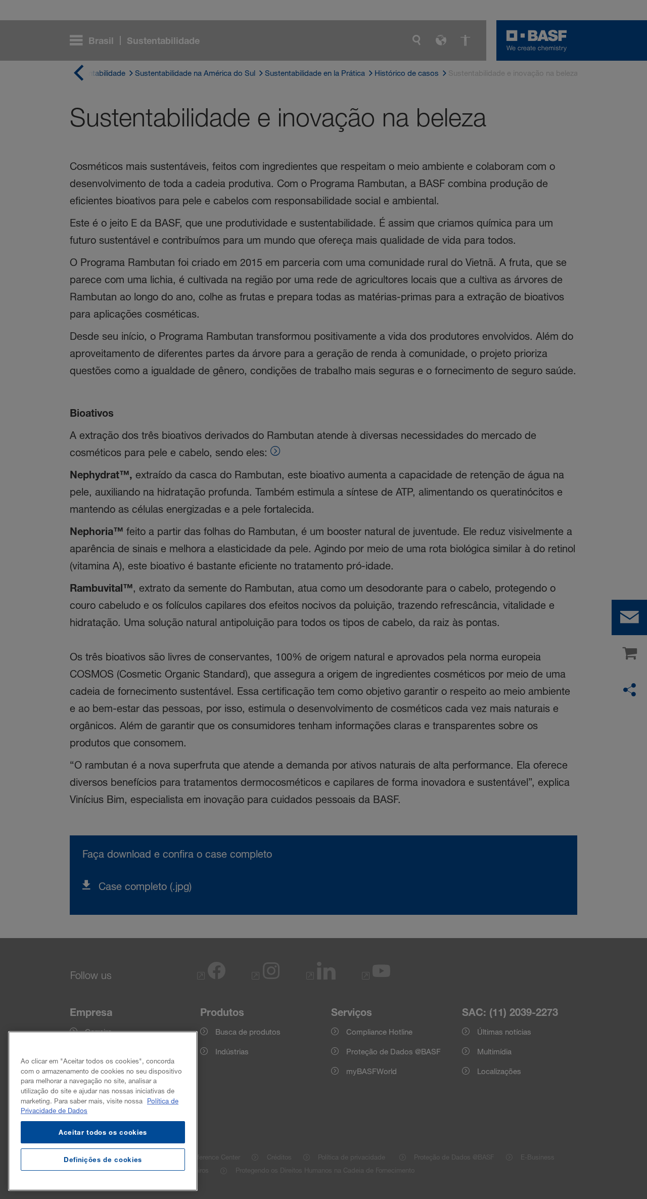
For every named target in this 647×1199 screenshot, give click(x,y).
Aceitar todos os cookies (103, 1132)
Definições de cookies (103, 1160)
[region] (103, 1111)
